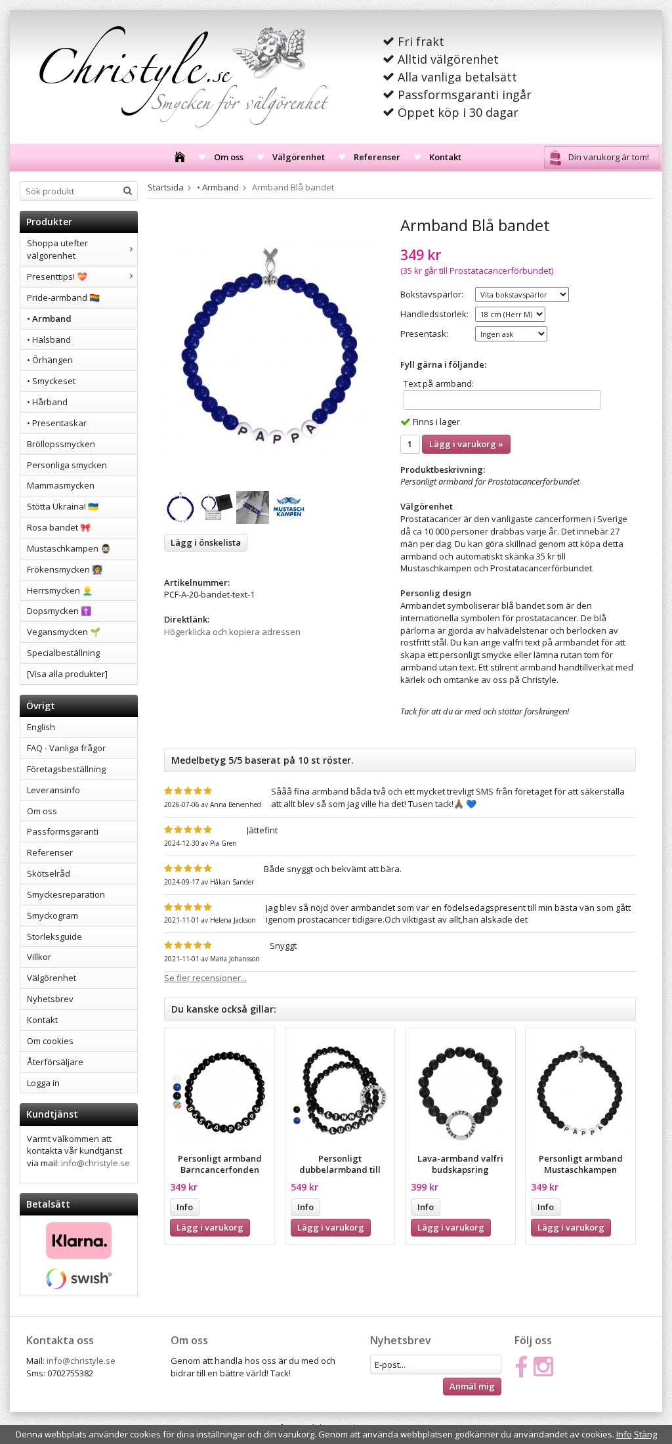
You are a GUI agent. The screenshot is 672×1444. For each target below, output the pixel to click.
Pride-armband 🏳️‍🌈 (63, 297)
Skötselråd (48, 873)
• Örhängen (50, 360)
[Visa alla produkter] (67, 674)
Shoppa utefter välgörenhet (57, 249)
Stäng (645, 1434)
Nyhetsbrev (50, 999)
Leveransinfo (53, 790)
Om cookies (50, 1041)
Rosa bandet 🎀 (59, 527)
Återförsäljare (55, 1062)
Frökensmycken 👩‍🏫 (64, 569)
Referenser (377, 157)
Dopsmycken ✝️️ (59, 611)
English (41, 727)
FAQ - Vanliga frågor (66, 748)
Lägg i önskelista (206, 542)
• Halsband (49, 339)
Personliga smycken (67, 465)
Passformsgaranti (62, 831)
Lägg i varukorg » (466, 444)
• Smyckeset (51, 381)
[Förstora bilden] (270, 347)
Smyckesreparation (66, 894)
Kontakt (445, 157)
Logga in (43, 1083)
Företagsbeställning (66, 769)
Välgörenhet (298, 157)
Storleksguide (54, 936)
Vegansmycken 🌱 (63, 632)
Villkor (39, 957)
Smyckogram (52, 915)
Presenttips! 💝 (57, 276)
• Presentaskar (57, 423)
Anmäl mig (472, 1386)
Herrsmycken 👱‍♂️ (60, 590)
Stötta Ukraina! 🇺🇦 (62, 506)
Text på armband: (439, 383)
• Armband (49, 318)
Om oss (228, 157)
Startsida (166, 187)
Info (185, 1207)
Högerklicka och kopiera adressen (232, 632)
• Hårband (47, 402)
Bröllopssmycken (61, 444)
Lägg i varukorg (210, 1227)
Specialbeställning (63, 653)
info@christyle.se (95, 1163)
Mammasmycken (60, 485)
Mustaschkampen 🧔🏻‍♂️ (69, 548)
